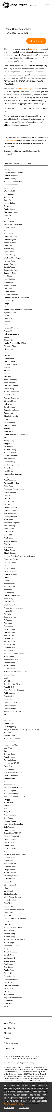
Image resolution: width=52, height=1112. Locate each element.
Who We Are (9, 1023)
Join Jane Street (11, 1043)
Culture (7, 1038)
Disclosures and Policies (21, 1056)
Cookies (7, 1058)
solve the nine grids (26, 89)
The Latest (9, 1033)
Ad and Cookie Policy (13, 1104)
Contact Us (9, 1048)
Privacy (36, 1056)
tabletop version (10, 140)
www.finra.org (34, 1074)
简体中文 (7, 1056)
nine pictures (34, 49)
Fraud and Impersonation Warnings (25, 1058)
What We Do (9, 1028)
